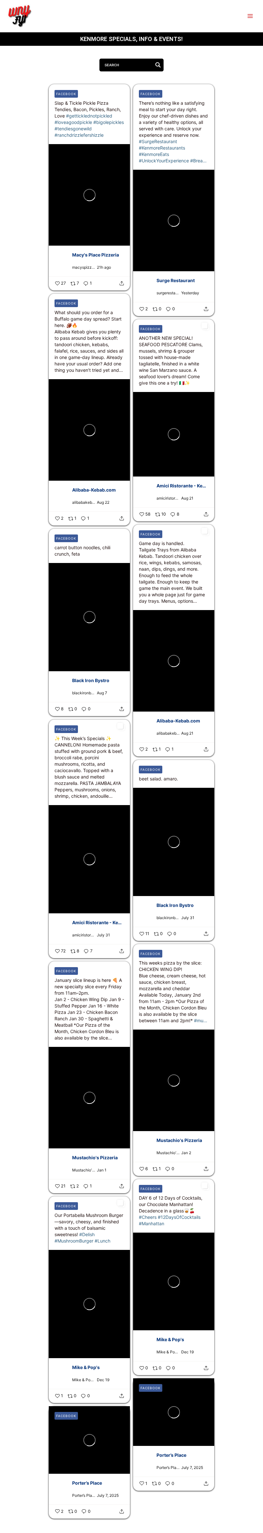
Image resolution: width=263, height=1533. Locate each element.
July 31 (103, 935)
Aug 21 (187, 498)
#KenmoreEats (154, 154)
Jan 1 (101, 1170)
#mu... (200, 1020)
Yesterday (190, 292)
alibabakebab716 (83, 502)
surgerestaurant (168, 292)
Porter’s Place (171, 1454)
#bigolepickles (108, 122)
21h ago (104, 267)
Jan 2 (186, 1152)
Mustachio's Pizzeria (179, 1140)
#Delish (87, 1234)
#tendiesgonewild (73, 128)
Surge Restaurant (176, 280)
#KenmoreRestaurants (162, 148)
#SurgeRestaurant (158, 141)
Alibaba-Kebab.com (94, 490)
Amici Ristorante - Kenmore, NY (183, 485)
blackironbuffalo (83, 692)
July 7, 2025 (192, 1467)
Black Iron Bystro (90, 680)
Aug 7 (102, 692)
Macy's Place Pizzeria (95, 254)
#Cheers (148, 1217)
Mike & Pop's (170, 1339)
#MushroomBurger (74, 1241)
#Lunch (102, 1241)
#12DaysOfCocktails (179, 1217)
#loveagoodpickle (73, 122)
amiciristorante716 (168, 498)
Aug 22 (103, 502)
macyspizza (83, 267)
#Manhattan (151, 1223)
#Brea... (198, 160)
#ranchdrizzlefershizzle (79, 135)
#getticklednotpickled (89, 115)
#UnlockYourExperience (164, 160)
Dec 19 (187, 1352)
